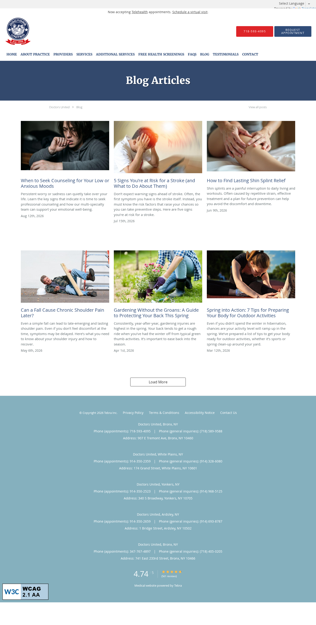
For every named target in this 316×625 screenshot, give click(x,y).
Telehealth (140, 12)
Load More (158, 382)
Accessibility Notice (200, 412)
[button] (292, 31)
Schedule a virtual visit (190, 12)
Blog (79, 107)
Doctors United (59, 107)
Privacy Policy (133, 412)
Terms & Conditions (164, 412)
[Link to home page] (11, 31)
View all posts (258, 107)
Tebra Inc (110, 413)
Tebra (178, 585)
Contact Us (228, 412)
